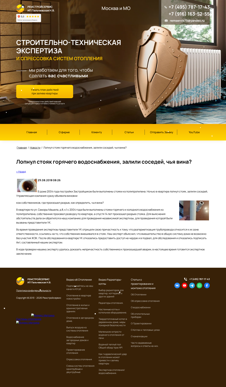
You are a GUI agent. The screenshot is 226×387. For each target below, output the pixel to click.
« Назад (21, 171)
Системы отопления (28, 319)
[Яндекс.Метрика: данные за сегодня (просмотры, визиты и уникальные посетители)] (42, 315)
